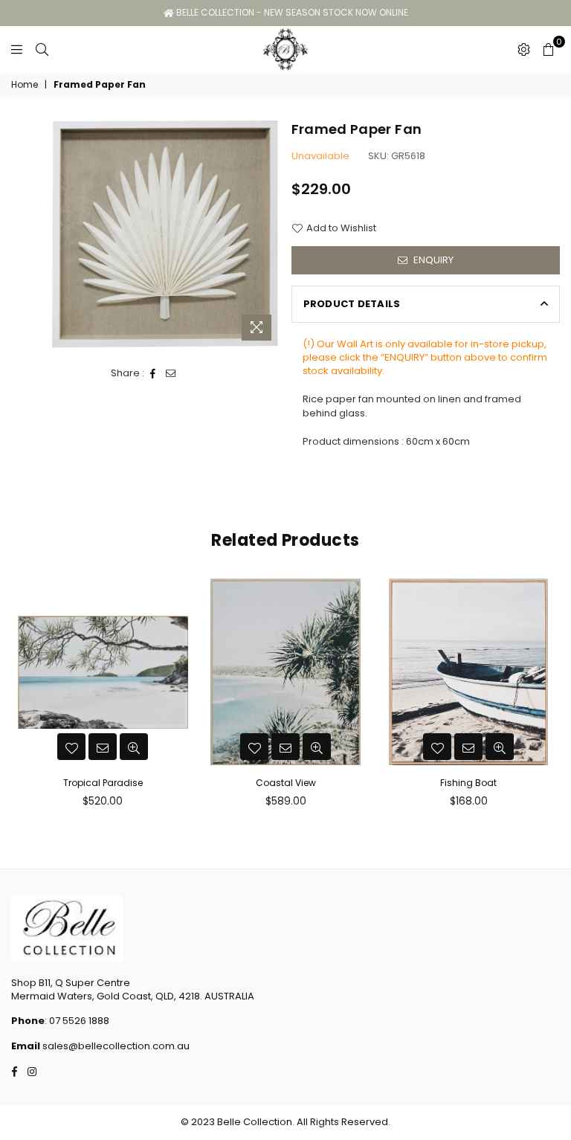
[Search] (42, 49)
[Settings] (524, 49)
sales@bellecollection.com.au (115, 1046)
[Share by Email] (171, 373)
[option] (165, 234)
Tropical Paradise (103, 782)
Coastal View (286, 782)
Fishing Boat (468, 782)
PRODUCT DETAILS (352, 304)
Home (24, 85)
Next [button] (547, 697)
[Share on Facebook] (153, 373)
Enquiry (432, 260)
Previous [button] (24, 697)
